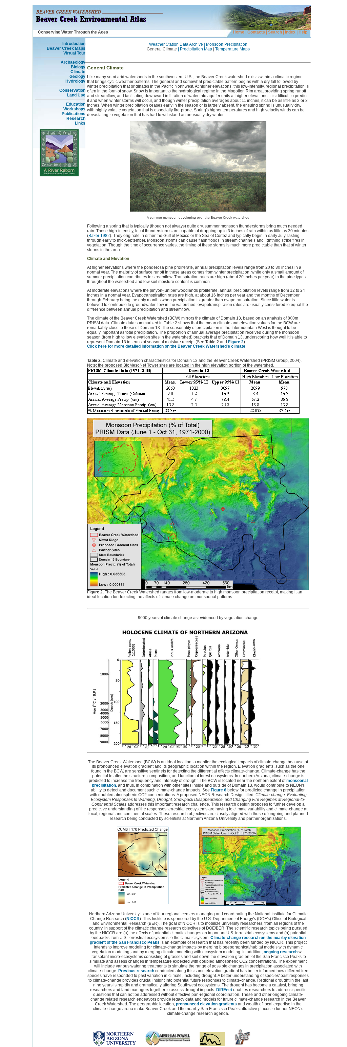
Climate (77, 71)
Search (275, 32)
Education (75, 104)
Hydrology (75, 81)
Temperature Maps (232, 49)
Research (75, 118)
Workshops (74, 109)
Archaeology (73, 62)
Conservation (72, 90)
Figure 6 (218, 790)
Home (238, 32)
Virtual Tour (74, 53)
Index (289, 32)
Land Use (76, 95)
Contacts (256, 32)
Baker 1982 (99, 235)
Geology (77, 76)
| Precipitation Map (195, 49)
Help (303, 32)
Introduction (73, 43)
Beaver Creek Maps (66, 48)
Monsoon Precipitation (226, 44)
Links (80, 123)
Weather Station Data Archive (176, 44)
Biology (78, 67)
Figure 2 (236, 342)
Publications (73, 113)
